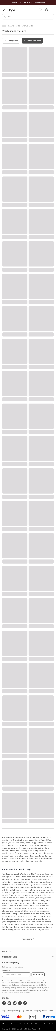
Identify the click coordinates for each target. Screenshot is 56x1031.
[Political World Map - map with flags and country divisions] (24, 898)
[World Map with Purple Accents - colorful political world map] (51, 812)
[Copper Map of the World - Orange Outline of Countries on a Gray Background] (51, 432)
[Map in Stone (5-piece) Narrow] (51, 316)
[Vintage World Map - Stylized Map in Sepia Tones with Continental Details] (24, 353)
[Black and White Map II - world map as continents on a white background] (51, 686)
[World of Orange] (51, 169)
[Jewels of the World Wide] (24, 278)
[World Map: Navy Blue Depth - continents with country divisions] (24, 560)
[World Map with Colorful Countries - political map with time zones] (51, 898)
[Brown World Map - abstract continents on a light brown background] (24, 981)
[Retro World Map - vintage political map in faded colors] (24, 50)
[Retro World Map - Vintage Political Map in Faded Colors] (51, 474)
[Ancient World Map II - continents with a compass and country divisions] (51, 770)
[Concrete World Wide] (24, 131)
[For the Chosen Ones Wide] (24, 204)
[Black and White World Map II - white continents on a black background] (24, 728)
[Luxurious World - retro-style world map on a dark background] (51, 602)
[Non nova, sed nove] (51, 92)
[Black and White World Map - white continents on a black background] (24, 686)
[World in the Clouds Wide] (24, 241)
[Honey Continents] (51, 204)
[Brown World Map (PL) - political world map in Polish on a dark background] (51, 560)
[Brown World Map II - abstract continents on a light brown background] (51, 940)
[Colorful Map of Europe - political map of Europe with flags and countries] (51, 856)
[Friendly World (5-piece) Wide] (24, 395)
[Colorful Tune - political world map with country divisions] (24, 92)
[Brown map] (24, 169)
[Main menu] (52, 10)
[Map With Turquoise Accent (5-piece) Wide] (51, 353)
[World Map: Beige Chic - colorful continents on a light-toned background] (24, 432)
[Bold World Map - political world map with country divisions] (24, 856)
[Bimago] (9, 9)
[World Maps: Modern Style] (51, 241)
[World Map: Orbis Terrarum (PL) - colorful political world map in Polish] (24, 602)
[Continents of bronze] (51, 395)
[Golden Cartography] (51, 131)
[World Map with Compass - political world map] (24, 940)
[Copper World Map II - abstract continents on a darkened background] (24, 770)
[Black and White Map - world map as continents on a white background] (51, 644)
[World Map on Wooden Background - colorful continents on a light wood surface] (24, 812)
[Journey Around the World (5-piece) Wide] (24, 316)
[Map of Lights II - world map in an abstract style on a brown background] (51, 981)
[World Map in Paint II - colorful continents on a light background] (51, 728)
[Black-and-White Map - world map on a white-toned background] (24, 644)
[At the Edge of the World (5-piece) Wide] (51, 278)
